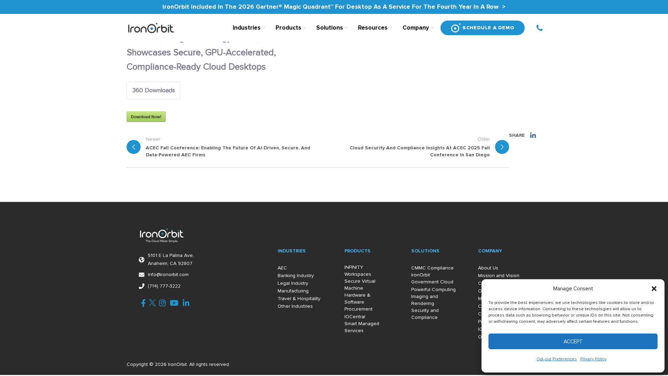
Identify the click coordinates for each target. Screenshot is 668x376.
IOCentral (354, 317)
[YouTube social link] (174, 303)
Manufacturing (293, 291)
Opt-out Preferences (556, 359)
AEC (282, 268)
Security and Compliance (425, 313)
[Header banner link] (334, 7)
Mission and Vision (498, 276)
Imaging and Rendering (424, 299)
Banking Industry (296, 276)
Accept (573, 341)
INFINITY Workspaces (357, 270)
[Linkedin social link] (533, 135)
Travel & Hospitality (299, 298)
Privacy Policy (593, 359)
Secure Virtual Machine (359, 284)
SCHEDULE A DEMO (488, 28)
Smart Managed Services (361, 327)
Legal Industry (293, 283)
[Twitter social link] (152, 303)
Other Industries (295, 306)
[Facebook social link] (143, 303)
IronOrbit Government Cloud (432, 278)
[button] (654, 288)
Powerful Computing (433, 289)
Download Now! (146, 116)
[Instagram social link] (162, 303)
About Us (488, 268)
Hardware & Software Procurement (358, 302)
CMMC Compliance (432, 268)
